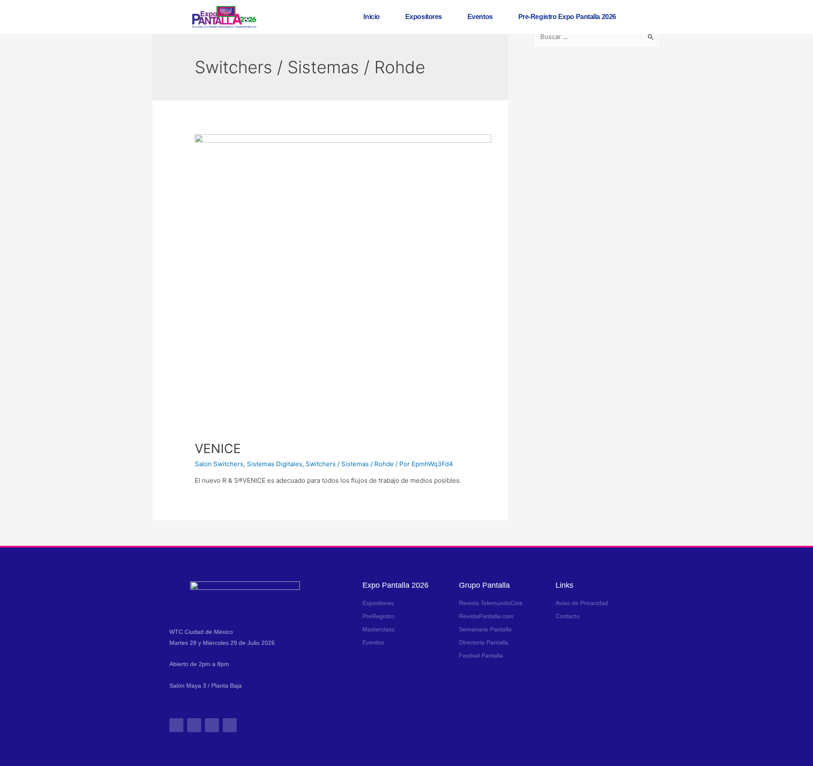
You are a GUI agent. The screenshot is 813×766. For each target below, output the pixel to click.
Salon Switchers (219, 464)
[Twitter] (212, 725)
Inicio (371, 16)
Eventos (480, 16)
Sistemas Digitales (274, 464)
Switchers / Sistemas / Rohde (350, 464)
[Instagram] (176, 725)
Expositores (423, 16)
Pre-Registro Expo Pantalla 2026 (567, 16)
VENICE (218, 448)
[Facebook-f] (194, 725)
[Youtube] (230, 725)
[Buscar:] (597, 37)
